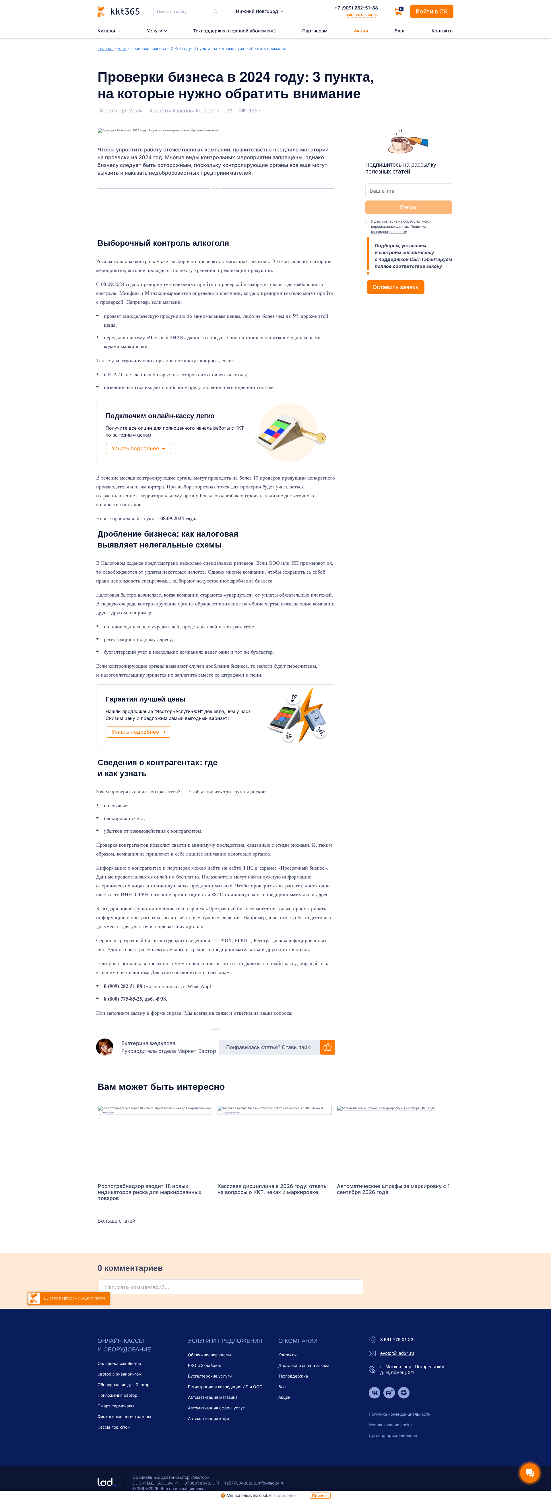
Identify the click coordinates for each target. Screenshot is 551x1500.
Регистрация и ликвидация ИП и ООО (225, 1386)
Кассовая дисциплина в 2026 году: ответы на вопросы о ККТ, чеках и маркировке (273, 1189)
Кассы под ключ (114, 1427)
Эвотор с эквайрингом (120, 1374)
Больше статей (116, 1221)
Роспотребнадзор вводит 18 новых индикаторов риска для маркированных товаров (149, 1192)
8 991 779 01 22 (396, 1340)
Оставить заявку (395, 287)
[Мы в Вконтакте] (374, 1393)
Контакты (287, 1354)
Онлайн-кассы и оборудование (124, 1344)
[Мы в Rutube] (389, 1393)
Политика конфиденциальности (399, 1414)
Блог (122, 48)
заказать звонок (362, 14)
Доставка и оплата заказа (303, 1365)
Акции (284, 1397)
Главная (106, 48)
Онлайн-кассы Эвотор (119, 1363)
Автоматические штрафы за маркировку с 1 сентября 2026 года (393, 1189)
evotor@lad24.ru (397, 1353)
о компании (297, 1340)
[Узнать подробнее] (155, 1141)
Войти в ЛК (432, 11)
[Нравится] (230, 111)
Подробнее (285, 1495)
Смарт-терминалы (116, 1405)
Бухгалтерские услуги (210, 1376)
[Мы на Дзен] (404, 1393)
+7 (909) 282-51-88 (356, 8)
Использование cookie (391, 1424)
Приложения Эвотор (117, 1395)
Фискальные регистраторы (124, 1416)
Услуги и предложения (225, 1340)
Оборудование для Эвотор (124, 1384)
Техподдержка (293, 1376)
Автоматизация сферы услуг (216, 1407)
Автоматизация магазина (213, 1397)
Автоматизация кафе (208, 1418)
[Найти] (215, 11)
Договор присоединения (393, 1435)
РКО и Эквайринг (205, 1365)
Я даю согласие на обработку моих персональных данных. (400, 226)
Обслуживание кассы (209, 1354)
